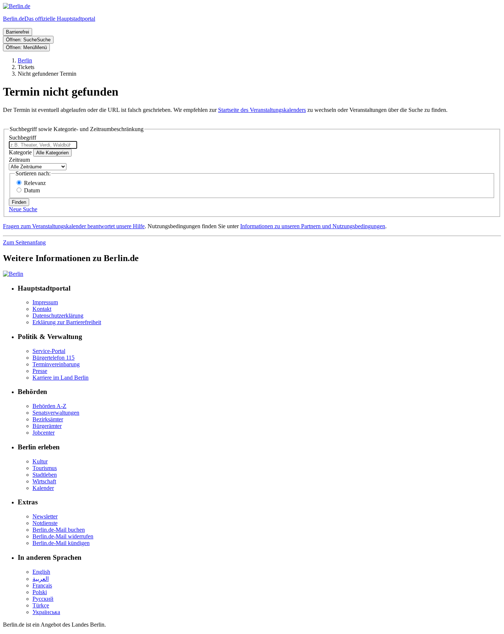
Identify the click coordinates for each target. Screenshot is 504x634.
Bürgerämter (47, 426)
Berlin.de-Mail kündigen (61, 543)
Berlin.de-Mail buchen (58, 530)
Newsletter (45, 516)
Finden (19, 202)
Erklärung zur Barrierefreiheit (66, 322)
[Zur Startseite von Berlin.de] (13, 274)
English (41, 572)
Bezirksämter (47, 419)
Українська (46, 612)
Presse (39, 371)
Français (42, 585)
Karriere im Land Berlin (60, 377)
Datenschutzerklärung (57, 315)
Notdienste (45, 523)
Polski (39, 592)
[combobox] (43, 145)
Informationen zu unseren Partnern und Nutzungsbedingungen (312, 226)
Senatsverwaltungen (55, 412)
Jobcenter (43, 432)
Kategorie (20, 152)
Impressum (45, 302)
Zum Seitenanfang (24, 242)
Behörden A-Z (49, 406)
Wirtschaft (44, 481)
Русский (42, 599)
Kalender (43, 488)
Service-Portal (48, 351)
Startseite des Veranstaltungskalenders (262, 110)
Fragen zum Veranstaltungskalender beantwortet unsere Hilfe (74, 226)
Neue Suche (23, 209)
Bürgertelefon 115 (53, 357)
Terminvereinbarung (56, 364)
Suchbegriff (22, 137)
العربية (40, 579)
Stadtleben (44, 475)
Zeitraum (19, 160)
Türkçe (40, 605)
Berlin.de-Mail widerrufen (62, 536)
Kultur (40, 461)
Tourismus (44, 468)
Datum (32, 190)
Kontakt (41, 309)
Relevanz (35, 183)
